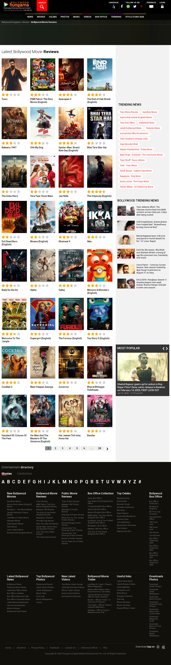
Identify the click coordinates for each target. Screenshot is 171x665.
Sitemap (120, 599)
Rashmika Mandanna (126, 516)
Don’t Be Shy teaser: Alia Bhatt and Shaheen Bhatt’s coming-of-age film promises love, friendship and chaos (151, 254)
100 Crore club (153, 523)
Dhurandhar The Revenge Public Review (72, 529)
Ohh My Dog (36, 147)
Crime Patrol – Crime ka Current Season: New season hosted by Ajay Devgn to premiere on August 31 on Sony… (151, 269)
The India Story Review (46, 537)
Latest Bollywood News (130, 128)
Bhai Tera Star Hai (97, 147)
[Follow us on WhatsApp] (128, 7)
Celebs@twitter (123, 587)
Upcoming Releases (16, 605)
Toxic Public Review (70, 501)
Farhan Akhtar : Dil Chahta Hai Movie (136, 187)
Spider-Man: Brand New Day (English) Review (46, 528)
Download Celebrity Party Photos (155, 604)
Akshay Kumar (123, 498)
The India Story (10, 196)
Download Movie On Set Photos (155, 626)
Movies (26, 22)
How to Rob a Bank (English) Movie (136, 117)
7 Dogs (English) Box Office (100, 506)
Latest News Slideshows (17, 602)
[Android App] (158, 647)
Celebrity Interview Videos (73, 587)
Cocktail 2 (7, 387)
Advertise (21, 647)
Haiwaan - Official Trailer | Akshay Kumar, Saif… (99, 611)
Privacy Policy (37, 647)
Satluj (62, 290)
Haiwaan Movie (13, 521)
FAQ (105, 647)
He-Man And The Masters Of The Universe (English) (40, 438)
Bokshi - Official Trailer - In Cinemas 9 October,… (99, 601)
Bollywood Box (155, 495)
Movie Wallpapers (44, 599)
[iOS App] (163, 647)
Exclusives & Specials (71, 596)
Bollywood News (146, 123)
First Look (40, 596)
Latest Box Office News (17, 590)
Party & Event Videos (71, 593)
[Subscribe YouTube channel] (141, 7)
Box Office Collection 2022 (153, 548)
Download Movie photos (155, 598)
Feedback (54, 647)
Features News (153, 128)
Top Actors (154, 532)
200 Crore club (153, 528)
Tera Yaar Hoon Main (41, 196)
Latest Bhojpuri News (126, 584)
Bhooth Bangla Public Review (71, 524)
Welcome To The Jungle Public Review (73, 519)
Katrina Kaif (122, 501)
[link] (14, 74)
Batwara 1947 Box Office (98, 529)
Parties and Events (44, 584)
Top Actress (154, 535)
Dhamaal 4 (64, 241)
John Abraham (123, 522)
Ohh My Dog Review (45, 521)
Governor (64, 387)
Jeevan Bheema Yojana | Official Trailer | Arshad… (99, 596)
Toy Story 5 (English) (98, 338)
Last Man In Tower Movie (18, 518)
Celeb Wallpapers (44, 590)
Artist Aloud (122, 593)
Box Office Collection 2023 (153, 540)
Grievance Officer (89, 647)
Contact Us (70, 647)
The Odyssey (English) (99, 196)
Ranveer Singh (123, 504)
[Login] (162, 7)
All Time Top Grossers (154, 513)
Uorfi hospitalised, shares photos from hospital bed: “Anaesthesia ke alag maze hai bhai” (151, 224)
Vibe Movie (12, 527)
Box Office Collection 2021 (153, 555)
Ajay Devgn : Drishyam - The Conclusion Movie (141, 155)
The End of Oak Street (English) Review (45, 514)
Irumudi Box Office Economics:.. (134, 133)
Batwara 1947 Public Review (70, 505)
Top (124, 493)
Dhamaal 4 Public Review (73, 515)
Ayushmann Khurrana (126, 525)
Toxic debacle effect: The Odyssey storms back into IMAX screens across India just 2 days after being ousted (151, 211)
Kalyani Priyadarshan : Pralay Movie (136, 149)
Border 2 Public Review (72, 538)
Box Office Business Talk (18, 596)
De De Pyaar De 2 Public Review (72, 542)
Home (8, 647)
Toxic (5, 99)
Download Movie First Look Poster (154, 611)
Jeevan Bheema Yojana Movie (17, 514)
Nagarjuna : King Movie (130, 176)
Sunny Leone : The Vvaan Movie (134, 181)
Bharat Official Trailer (126, 608)
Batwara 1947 (9, 147)
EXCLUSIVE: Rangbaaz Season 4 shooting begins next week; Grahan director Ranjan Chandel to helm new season (151, 284)
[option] (142, 373)
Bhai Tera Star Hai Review (47, 524)
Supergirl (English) (40, 338)
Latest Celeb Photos (45, 587)
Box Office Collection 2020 (153, 562)
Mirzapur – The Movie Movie (19, 510)
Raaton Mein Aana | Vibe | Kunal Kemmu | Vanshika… (99, 590)
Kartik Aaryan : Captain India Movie (136, 171)
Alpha (33, 290)
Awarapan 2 (65, 99)
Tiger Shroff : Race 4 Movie (132, 160)
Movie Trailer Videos (71, 590)
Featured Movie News (16, 587)
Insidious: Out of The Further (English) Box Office (100, 522)
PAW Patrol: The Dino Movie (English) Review (46, 505)
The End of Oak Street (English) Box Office (97, 533)
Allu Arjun (121, 510)
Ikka (89, 241)
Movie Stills (41, 593)
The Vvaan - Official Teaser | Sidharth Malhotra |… (100, 606)
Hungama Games (124, 596)
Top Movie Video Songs (72, 584)
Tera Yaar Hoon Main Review (45, 533)
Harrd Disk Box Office (97, 509)
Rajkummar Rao (124, 531)
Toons (39, 602)
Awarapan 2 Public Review (70, 511)
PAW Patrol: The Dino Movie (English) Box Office (100, 516)
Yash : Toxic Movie (128, 165)
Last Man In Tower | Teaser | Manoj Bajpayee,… (100, 585)
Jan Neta (63, 196)
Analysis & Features (153, 508)
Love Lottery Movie (15, 530)
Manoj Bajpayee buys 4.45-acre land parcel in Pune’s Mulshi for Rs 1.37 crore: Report (150, 238)
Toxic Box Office (127, 123)
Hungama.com (123, 590)
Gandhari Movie (150, 112)
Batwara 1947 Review (45, 510)
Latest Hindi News (125, 581)
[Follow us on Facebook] (122, 6)
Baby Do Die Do (10, 290)
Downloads (156, 578)
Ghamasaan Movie (15, 524)
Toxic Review (42, 501)
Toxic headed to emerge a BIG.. (134, 139)
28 (99, 448)
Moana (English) (39, 241)
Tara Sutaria (122, 528)
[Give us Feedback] (151, 7)
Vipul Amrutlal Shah (129, 144)
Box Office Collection (153, 502)
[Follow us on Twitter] (134, 6)
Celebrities (24, 473)
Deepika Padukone (125, 507)
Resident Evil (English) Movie (19, 533)
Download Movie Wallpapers (154, 633)
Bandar (91, 435)
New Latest (68, 578)
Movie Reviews (13, 608)
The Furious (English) (70, 338)
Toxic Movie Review (129, 112)
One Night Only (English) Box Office (100, 502)
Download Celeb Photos (155, 585)
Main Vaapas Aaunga (41, 387)
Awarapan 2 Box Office (97, 526)
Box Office (101, 493)
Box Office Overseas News (18, 599)
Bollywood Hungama (11, 22)
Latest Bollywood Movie (30, 51)
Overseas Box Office (155, 518)
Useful (124, 576)
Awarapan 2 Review (44, 518)
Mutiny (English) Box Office (99, 512)
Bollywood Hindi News (17, 611)
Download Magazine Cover (153, 619)
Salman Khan (123, 519)
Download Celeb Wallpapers (154, 591)
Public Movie (69, 495)
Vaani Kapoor (123, 513)
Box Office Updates (15, 593)
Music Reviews (123, 605)
